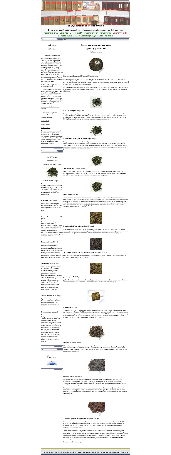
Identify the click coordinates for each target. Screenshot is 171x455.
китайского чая (45, 302)
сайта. (126, 452)
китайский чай (92, 79)
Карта (122, 452)
